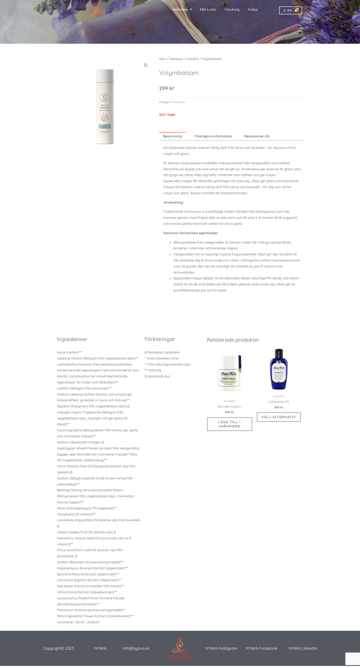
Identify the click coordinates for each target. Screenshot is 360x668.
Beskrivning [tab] (172, 136)
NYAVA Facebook (261, 648)
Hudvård (192, 59)
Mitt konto (208, 9)
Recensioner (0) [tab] (256, 136)
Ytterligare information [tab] (213, 136)
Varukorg (232, 9)
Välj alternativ (278, 417)
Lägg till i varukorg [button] (229, 424)
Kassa (253, 9)
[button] (146, 65)
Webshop (180, 9)
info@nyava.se (135, 648)
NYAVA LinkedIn (303, 648)
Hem (162, 59)
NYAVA (100, 648)
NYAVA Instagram (221, 648)
